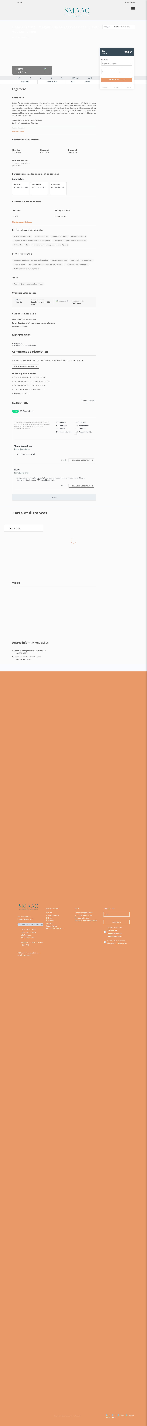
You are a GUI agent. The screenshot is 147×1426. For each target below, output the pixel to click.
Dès (103, 51)
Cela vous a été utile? (82, 460)
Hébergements (52, 915)
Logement (24, 82)
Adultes (104, 68)
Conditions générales (84, 912)
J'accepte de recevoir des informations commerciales (117, 942)
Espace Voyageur (130, 2)
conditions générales (114, 936)
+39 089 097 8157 (28, 929)
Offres (49, 918)
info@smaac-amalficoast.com (28, 936)
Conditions (52, 82)
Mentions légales (82, 918)
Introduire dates (117, 80)
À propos (50, 920)
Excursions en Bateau (55, 928)
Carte (87, 82)
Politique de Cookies (83, 915)
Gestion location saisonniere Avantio (67, 1416)
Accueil (49, 912)
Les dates (104, 59)
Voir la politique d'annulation (25, 366)
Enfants (120, 68)
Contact (49, 923)
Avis (72, 82)
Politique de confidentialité (86, 920)
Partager (107, 27)
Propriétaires (51, 926)
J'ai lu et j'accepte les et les (114, 931)
